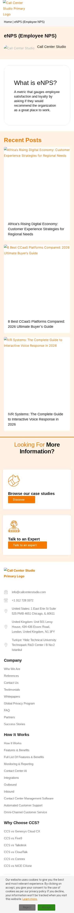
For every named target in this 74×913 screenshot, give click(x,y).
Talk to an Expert (24, 539)
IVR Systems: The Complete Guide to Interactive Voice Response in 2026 (35, 419)
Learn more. (29, 899)
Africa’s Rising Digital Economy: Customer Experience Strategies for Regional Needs (36, 229)
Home (8, 21)
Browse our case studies (31, 493)
